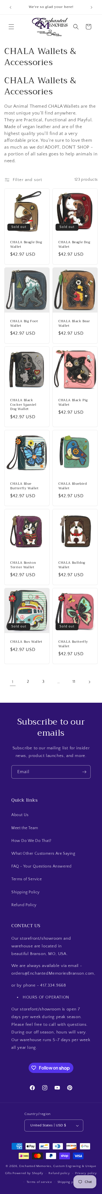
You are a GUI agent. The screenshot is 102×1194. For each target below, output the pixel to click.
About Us (20, 815)
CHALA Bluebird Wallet (72, 486)
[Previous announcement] (10, 7)
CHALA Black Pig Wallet (73, 402)
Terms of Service (26, 879)
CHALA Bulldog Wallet (71, 565)
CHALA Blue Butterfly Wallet (24, 486)
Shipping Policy (25, 892)
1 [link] (13, 681)
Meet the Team (24, 828)
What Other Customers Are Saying (43, 853)
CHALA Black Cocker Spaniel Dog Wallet (23, 404)
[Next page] (89, 682)
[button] (11, 26)
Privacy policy (86, 1173)
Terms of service (39, 1182)
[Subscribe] (84, 772)
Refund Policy (24, 905)
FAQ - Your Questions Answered (41, 866)
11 (74, 681)
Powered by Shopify (27, 1173)
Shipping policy (69, 1182)
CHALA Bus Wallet (26, 642)
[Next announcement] (91, 7)
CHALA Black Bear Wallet (74, 323)
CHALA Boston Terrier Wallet (23, 565)
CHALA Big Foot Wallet (24, 323)
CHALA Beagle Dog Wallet (26, 244)
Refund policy (59, 1173)
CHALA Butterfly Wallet (73, 644)
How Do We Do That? (31, 841)
